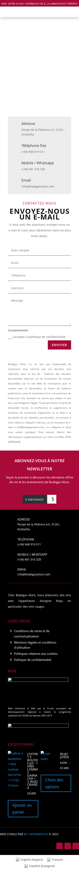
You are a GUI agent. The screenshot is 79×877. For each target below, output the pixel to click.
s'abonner (34, 499)
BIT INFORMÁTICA (36, 834)
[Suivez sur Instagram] (67, 846)
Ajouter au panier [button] (22, 808)
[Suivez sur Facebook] (59, 846)
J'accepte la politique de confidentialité (39, 337)
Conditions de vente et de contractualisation (31, 633)
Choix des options (54, 783)
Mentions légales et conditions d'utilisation (35, 645)
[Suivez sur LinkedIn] (76, 846)
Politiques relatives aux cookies (36, 654)
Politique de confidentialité (32, 660)
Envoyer (59, 345)
